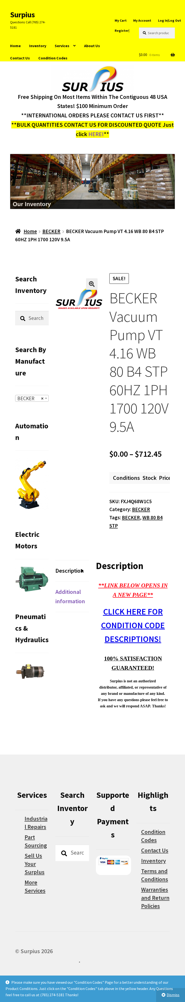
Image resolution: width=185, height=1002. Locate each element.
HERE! (96, 134)
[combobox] (32, 398)
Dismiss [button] (173, 994)
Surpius (22, 14)
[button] (92, 284)
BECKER (51, 231)
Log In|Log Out (169, 20)
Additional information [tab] (70, 596)
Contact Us (20, 58)
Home (15, 45)
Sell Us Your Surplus (35, 864)
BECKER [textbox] (30, 398)
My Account (142, 20)
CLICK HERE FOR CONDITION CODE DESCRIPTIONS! (133, 625)
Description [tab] (69, 570)
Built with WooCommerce (47, 960)
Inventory (37, 45)
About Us (92, 45)
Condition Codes (52, 58)
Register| (122, 30)
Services (62, 45)
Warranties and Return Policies (155, 898)
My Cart (121, 20)
